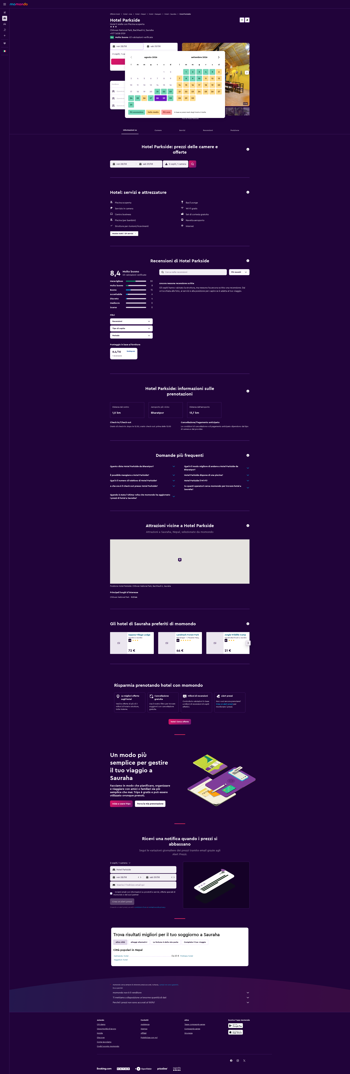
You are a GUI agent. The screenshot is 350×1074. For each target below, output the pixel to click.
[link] (180, 721)
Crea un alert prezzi (224, 704)
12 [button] (144, 85)
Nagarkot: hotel (121, 960)
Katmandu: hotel (121, 956)
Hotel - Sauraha (170, 14)
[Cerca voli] (4, 12)
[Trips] (4, 43)
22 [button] (164, 91)
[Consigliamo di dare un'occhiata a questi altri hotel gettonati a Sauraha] (248, 624)
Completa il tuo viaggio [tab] (195, 942)
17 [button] (131, 91)
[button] (5, 4)
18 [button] (138, 91)
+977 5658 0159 (117, 33)
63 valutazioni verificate (141, 37)
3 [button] (131, 78)
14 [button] (157, 85)
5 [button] (144, 78)
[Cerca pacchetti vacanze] (4, 30)
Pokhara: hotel (186, 956)
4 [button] (137, 78)
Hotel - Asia (127, 14)
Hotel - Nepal (140, 14)
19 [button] (144, 91)
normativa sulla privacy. (157, 907)
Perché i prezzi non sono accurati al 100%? (134, 1002)
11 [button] (137, 85)
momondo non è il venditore (127, 993)
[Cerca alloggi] (4, 18)
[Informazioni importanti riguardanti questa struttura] (248, 391)
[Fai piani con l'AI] (4, 35)
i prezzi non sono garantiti (168, 985)
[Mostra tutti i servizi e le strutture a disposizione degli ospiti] (248, 192)
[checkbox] (123, 353)
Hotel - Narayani (155, 14)
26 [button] (144, 98)
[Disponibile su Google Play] (235, 1025)
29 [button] (164, 98)
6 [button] (150, 78)
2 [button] (170, 72)
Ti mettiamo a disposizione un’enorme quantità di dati (139, 997)
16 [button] (171, 85)
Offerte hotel (115, 14)
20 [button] (151, 91)
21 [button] (157, 91)
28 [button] (157, 98)
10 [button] (131, 85)
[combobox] (145, 870)
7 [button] (157, 78)
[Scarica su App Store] (235, 1032)
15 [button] (164, 85)
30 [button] (170, 98)
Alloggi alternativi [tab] (139, 942)
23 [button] (170, 91)
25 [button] (137, 98)
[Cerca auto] (4, 24)
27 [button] (151, 98)
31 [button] (131, 105)
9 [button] (170, 78)
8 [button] (164, 78)
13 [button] (151, 85)
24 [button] (131, 98)
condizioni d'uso (140, 907)
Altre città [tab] (120, 942)
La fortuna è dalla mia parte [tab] (165, 942)
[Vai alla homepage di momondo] (19, 4)
